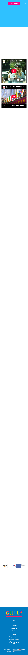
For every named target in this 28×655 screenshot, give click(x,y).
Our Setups (14, 625)
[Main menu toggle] (25, 3)
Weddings (14, 634)
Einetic (24, 649)
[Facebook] (10, 642)
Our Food (14, 630)
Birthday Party (14, 638)
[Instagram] (14, 642)
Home (14, 620)
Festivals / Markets (14, 639)
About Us (14, 623)
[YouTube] (17, 642)
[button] (14, 3)
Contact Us (14, 628)
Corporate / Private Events (14, 636)
